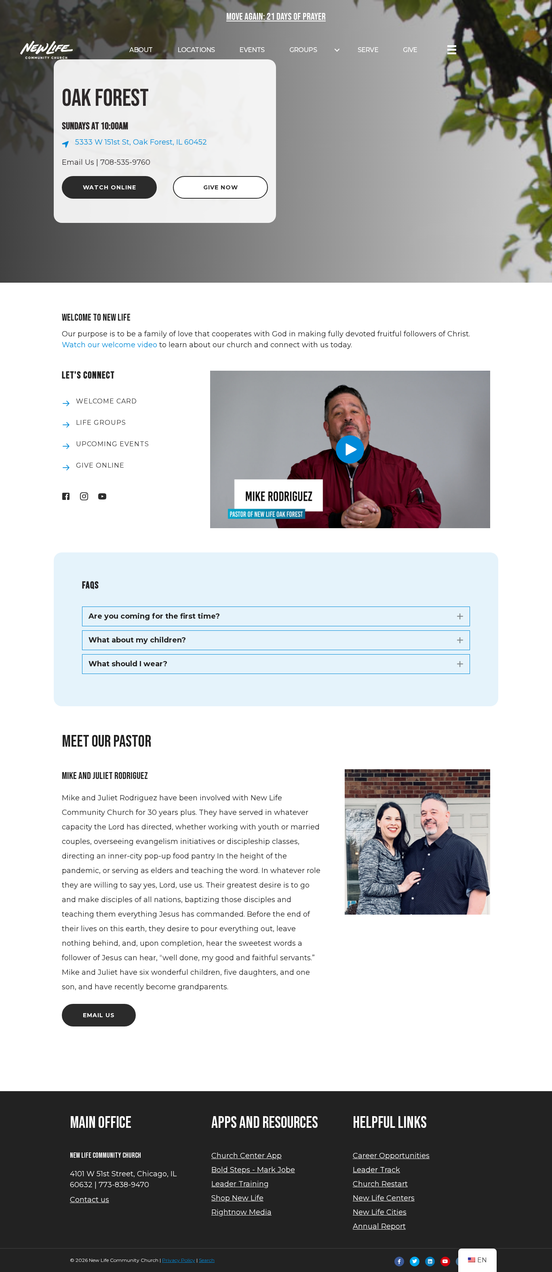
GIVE (410, 50)
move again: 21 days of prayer (276, 17)
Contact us (89, 1199)
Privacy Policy (178, 1260)
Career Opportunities (391, 1155)
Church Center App (246, 1155)
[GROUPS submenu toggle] (337, 50)
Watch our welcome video (109, 344)
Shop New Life (237, 1198)
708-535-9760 (125, 162)
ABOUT (141, 50)
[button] (350, 449)
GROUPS (303, 50)
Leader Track (376, 1169)
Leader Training (240, 1184)
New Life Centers (384, 1198)
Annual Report (379, 1226)
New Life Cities (380, 1212)
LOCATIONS (196, 50)
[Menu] (452, 50)
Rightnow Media (241, 1212)
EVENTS (251, 50)
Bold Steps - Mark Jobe (253, 1169)
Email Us (78, 162)
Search (207, 1260)
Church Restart (380, 1184)
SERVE (368, 50)
